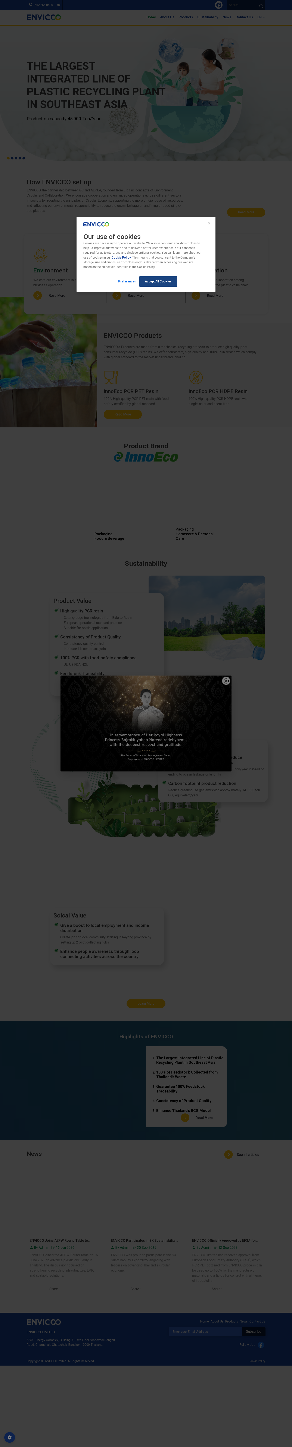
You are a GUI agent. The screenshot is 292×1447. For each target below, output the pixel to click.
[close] (209, 223)
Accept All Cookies (158, 281)
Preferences (127, 281)
